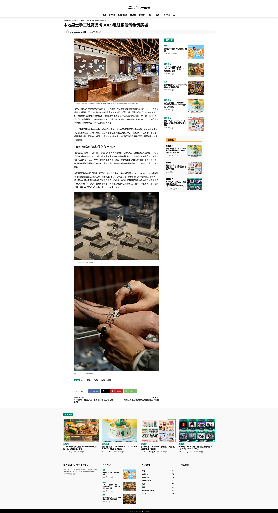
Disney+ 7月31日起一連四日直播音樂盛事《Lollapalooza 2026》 (176, 184)
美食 (166, 46)
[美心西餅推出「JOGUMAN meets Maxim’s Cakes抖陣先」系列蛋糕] (196, 106)
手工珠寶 (95, 380)
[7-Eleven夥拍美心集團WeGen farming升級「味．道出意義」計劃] (196, 70)
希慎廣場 (89, 380)
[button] (174, 14)
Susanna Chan (107, 452)
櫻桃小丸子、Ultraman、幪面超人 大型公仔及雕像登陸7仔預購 (175, 123)
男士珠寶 (102, 380)
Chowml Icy (67, 452)
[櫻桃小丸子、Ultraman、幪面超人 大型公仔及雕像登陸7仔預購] (196, 124)
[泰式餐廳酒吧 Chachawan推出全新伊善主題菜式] (196, 88)
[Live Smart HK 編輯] (68, 32)
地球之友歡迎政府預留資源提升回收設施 (141, 400)
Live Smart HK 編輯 (79, 32)
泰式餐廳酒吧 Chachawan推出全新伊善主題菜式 (175, 86)
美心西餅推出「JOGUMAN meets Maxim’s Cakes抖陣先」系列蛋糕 (175, 105)
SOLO (82, 380)
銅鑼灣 (109, 380)
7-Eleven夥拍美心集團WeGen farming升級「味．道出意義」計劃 (175, 69)
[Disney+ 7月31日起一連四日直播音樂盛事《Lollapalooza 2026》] (194, 184)
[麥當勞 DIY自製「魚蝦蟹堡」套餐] (196, 52)
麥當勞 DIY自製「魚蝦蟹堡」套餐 (175, 50)
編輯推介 (66, 20)
